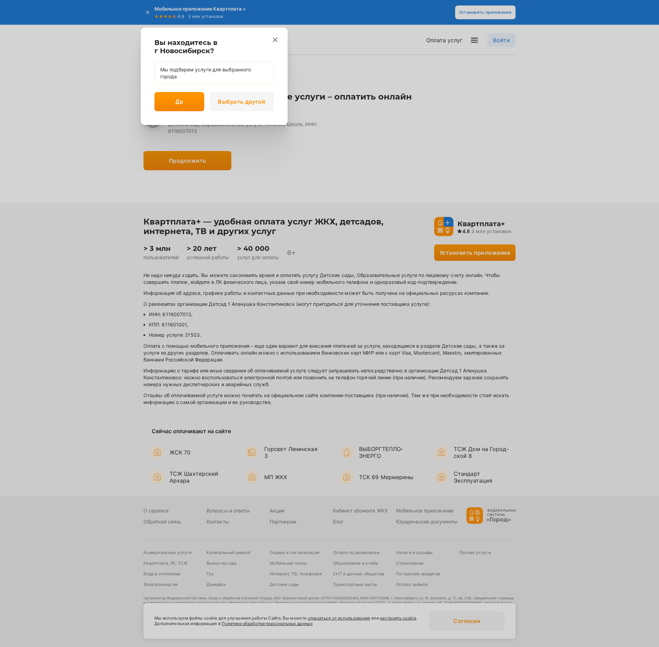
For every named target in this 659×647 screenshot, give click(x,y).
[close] (275, 40)
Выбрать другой (241, 101)
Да (179, 101)
